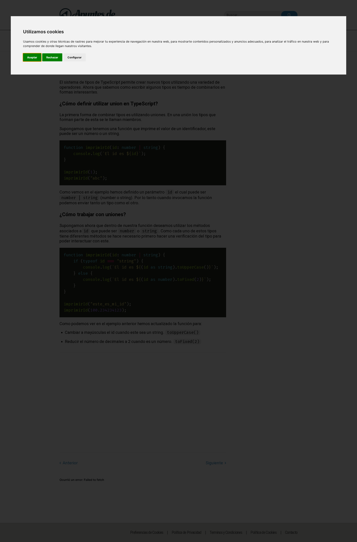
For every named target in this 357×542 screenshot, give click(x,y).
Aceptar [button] (32, 57)
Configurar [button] (74, 57)
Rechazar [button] (52, 57)
